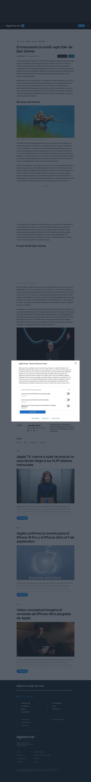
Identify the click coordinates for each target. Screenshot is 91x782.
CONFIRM (32, 412)
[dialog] (45, 391)
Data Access (45, 418)
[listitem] (45, 390)
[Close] (76, 364)
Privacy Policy (55, 418)
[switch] (67, 393)
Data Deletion (35, 418)
